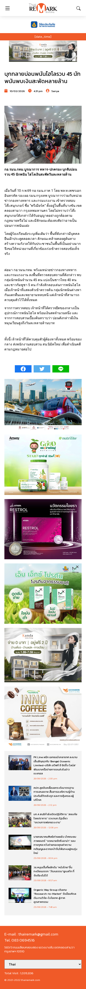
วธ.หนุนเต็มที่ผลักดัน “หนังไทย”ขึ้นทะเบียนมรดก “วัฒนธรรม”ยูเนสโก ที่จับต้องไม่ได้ (54, 871)
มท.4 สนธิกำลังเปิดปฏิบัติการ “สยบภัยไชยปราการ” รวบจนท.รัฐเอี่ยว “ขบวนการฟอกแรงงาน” (55, 818)
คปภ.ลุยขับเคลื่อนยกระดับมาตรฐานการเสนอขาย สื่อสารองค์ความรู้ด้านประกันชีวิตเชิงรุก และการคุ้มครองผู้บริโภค (54, 794)
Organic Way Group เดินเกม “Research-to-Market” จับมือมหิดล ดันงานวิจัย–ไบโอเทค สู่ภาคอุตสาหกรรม (55, 896)
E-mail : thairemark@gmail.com (31, 934)
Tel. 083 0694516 (19, 940)
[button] (43, 51)
